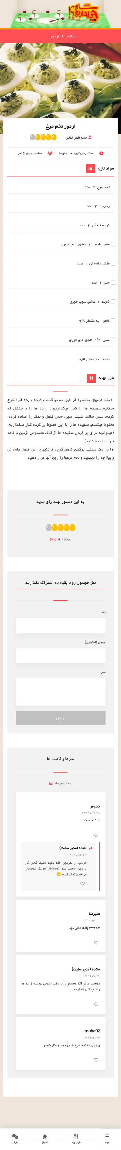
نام (104, 612)
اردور (54, 36)
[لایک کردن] (96, 835)
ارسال (60, 718)
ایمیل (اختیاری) (95, 642)
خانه (71, 36)
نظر (103, 671)
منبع (76, 137)
